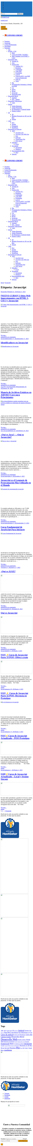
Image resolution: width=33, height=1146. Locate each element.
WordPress (15, 127)
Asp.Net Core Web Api (22, 134)
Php (13, 83)
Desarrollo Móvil (17, 1037)
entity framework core (19, 1041)
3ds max (16, 1030)
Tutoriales (7, 48)
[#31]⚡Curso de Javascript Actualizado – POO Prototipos (15, 737)
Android (14, 98)
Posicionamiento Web (18, 151)
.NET (13, 131)
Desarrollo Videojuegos (15, 101)
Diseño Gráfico (16, 111)
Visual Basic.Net (20, 139)
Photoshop (13, 1048)
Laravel (17, 74)
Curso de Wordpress (19, 1034)
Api (9, 49)
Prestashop (15, 126)
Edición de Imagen (9, 1041)
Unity (13, 103)
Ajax (13, 63)
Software (18, 137)
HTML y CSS (12, 51)
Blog (20, 1032)
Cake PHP (18, 71)
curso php (29, 1035)
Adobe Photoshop (17, 108)
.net (2, 1030)
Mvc (31, 1045)
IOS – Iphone (16, 99)
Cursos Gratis (6, 1037)
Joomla (14, 124)
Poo (21, 1048)
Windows (18, 149)
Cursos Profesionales (10, 44)
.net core (9, 1030)
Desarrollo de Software (14, 129)
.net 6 (5, 1030)
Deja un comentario (10, 337)
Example (27, 1041)
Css (13, 88)
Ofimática (14, 142)
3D (9, 113)
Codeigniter (18, 69)
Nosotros (7, 41)
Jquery (14, 89)
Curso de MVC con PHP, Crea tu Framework (22, 77)
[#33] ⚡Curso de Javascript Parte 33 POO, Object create (14, 656)
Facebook (7, 1095)
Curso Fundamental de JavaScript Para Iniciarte (13, 528)
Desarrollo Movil (13, 96)
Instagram (7, 1098)
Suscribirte (7, 46)
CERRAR (3, 29)
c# (28, 1032)
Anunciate (7, 43)
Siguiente (8, 811)
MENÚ (3, 27)
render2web (4, 20)
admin (2, 337)
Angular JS (15, 61)
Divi (13, 122)
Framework (5, 1044)
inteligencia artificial (19, 1043)
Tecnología (15, 146)
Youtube (6, 1093)
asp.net (2, 1032)
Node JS (17, 79)
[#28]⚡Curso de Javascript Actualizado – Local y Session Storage (15, 776)
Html (13, 53)
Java (16, 136)
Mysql (13, 91)
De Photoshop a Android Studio (21, 109)
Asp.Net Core (19, 132)
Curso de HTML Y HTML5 (20, 54)
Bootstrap (18, 68)
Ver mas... (4, 335)
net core (7, 1048)
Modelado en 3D (24, 1045)
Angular (27, 1030)
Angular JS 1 (19, 66)
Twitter (6, 1097)
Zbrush (14, 119)
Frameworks (15, 64)
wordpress (8, 1050)
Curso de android (7, 1034)
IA (14, 1043)
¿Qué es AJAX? (8, 571)
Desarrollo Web (12, 59)
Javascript (14, 93)
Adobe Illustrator (17, 106)
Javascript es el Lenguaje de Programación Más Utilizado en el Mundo (16, 482)
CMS (9, 121)
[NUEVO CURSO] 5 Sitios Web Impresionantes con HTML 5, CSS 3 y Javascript (15, 298)
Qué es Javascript (9, 613)
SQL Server (18, 141)
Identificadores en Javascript (14, 342)
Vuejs (17, 81)
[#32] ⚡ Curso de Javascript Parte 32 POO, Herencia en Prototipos (14, 695)
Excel (17, 144)
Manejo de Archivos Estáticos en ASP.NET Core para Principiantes (16, 394)
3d (13, 1030)
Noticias (14, 154)
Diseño (10, 104)
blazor (16, 1032)
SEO (16, 152)
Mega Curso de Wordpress (13, 1045)
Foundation (18, 73)
